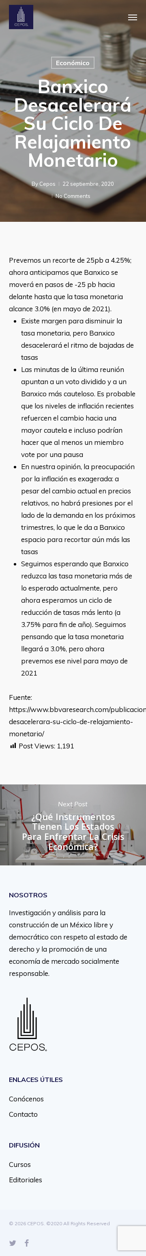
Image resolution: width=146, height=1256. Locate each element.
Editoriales (25, 1179)
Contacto (23, 1114)
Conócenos (26, 1098)
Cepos (47, 184)
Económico (73, 63)
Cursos (20, 1164)
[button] (132, 17)
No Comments (73, 196)
